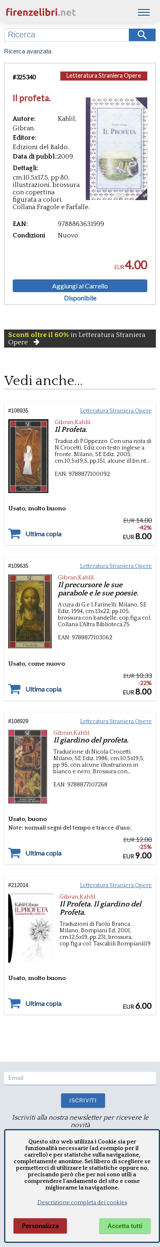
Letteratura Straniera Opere (103, 75)
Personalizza (40, 1225)
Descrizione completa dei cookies (82, 1202)
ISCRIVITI (83, 1100)
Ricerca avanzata (27, 51)
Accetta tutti (124, 1225)
